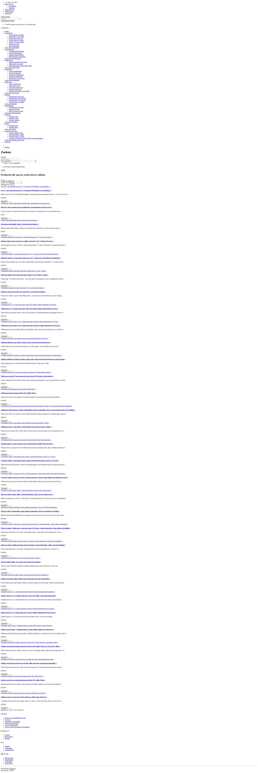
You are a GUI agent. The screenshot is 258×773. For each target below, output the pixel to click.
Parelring (8, 115)
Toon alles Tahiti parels (12, 67)
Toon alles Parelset (11, 104)
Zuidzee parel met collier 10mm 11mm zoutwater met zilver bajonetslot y (25, 579)
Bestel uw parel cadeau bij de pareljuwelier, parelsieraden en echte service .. (26, 207)
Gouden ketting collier (16, 133)
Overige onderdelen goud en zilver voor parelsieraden (26, 138)
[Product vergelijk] (11, 235)
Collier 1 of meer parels (16, 42)
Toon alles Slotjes (10, 129)
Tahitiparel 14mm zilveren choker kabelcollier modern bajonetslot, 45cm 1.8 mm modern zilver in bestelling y (38, 410)
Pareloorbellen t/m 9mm (16, 51)
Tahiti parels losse (14, 86)
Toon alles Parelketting (12, 47)
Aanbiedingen (9, 750)
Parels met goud (14, 44)
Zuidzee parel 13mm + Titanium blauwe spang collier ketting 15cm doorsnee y (27, 629)
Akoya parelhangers (15, 71)
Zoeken (7, 147)
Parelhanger (8, 69)
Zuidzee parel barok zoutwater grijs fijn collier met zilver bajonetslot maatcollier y (29, 663)
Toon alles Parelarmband (13, 113)
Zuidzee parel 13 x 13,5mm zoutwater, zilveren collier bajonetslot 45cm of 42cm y (28, 612)
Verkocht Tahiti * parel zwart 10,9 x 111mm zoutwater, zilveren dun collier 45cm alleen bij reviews (34, 477)
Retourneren (9, 737)
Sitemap (7, 738)
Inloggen (12, 8)
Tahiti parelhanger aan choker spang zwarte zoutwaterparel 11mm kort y (26, 342)
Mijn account (9, 758)
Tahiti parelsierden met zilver (18, 62)
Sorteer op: (4, 183)
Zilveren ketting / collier (16, 135)
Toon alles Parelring (11, 122)
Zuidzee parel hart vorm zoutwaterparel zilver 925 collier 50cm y (23, 680)
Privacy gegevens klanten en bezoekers (17, 727)
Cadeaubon (8, 748)
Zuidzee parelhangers (15, 77)
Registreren (12, 6)
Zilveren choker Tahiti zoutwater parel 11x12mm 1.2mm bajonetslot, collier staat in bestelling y (33, 545)
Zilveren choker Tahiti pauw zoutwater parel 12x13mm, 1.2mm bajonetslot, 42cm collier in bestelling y (36, 528)
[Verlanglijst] (9, 235)
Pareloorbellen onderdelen (17, 57)
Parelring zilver (14, 118)
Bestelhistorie (9, 760)
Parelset (7, 95)
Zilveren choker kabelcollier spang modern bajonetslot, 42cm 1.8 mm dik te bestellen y (30, 511)
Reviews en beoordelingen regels (15, 718)
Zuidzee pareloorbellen (16, 55)
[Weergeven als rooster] (3, 179)
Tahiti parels (9, 60)
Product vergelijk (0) (7, 181)
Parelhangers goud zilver (17, 78)
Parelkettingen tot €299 (16, 35)
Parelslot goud (13, 125)
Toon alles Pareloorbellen (13, 58)
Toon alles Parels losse (12, 93)
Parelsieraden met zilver (16, 96)
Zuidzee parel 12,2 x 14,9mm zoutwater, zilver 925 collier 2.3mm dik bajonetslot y (28, 596)
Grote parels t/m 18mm (16, 40)
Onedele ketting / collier (16, 136)
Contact (7, 735)
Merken (7, 746)
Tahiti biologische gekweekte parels (20, 66)
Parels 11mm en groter (16, 111)
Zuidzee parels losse (15, 89)
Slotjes (7, 124)
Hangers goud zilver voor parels (19, 91)
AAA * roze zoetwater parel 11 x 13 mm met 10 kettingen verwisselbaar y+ (26, 190)
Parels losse (8, 82)
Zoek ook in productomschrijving (13, 167)
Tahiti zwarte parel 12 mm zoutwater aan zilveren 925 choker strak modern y (27, 376)
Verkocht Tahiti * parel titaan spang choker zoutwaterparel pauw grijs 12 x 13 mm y (30, 460)
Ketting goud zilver (11, 131)
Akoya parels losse (15, 84)
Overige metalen (14, 120)
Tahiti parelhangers (15, 73)
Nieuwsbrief (9, 763)
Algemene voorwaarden (12, 721)
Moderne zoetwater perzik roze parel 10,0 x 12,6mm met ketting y (23, 292)
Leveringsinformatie (11, 725)
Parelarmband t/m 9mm (16, 107)
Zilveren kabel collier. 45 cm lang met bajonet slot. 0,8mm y (21, 562)
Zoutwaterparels (14, 46)
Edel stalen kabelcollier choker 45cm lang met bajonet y (20, 224)
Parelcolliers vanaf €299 (16, 37)
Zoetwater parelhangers (16, 75)
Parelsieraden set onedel (16, 102)
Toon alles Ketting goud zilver (14, 140)
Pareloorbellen (9, 49)
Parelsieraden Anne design (17, 98)
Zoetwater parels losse (16, 87)
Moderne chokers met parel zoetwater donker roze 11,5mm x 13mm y (24, 275)
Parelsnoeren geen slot (16, 38)
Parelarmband (9, 106)
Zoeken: (3, 157)
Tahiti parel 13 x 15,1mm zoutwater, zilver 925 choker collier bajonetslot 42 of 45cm (29, 309)
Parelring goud (13, 116)
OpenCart (12, 768)
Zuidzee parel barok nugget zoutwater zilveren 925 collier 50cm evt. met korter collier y (30, 646)
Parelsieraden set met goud (17, 100)
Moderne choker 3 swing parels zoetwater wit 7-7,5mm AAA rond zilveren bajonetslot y (31, 258)
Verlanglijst (8, 761)
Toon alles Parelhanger (12, 80)
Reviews (7, 142)
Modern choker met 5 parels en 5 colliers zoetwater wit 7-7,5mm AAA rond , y (27, 241)
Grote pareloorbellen (15, 53)
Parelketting (8, 33)
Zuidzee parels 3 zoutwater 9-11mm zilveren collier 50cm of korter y (24, 697)
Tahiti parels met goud (16, 64)
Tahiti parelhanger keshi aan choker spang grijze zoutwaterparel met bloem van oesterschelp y (33, 359)
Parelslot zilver (13, 127)
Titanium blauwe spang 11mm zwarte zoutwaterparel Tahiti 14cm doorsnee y (27, 444)
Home (7, 31)
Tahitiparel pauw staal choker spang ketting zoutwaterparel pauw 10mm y (26, 427)
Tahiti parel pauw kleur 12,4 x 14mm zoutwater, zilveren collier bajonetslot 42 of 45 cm (30, 325)
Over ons (8, 720)
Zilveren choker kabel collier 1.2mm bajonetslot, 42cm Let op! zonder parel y (27, 494)
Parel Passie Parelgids (12, 723)
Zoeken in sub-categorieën (11, 163)
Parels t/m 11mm (14, 109)
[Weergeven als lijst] (1, 179)
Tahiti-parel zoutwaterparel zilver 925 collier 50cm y (18, 393)
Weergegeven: (5, 184)
